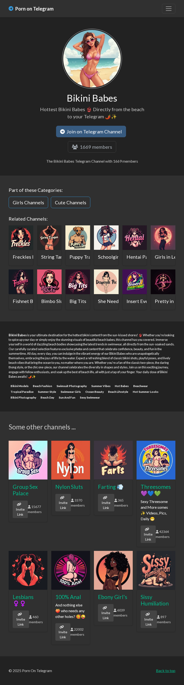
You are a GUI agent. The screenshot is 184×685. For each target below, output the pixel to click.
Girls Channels (28, 202)
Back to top (165, 670)
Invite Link (20, 511)
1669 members (95, 147)
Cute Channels (70, 202)
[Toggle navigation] (168, 8)
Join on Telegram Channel (94, 131)
